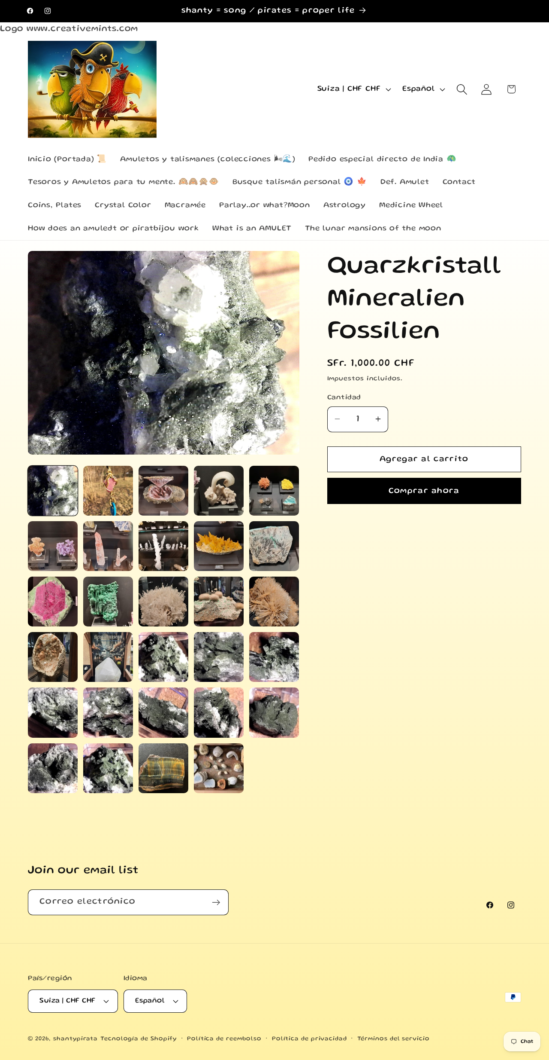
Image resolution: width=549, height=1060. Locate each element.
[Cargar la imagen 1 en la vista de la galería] (53, 491)
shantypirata (75, 1039)
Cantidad (344, 397)
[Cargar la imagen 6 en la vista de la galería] (53, 546)
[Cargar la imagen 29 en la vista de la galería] (219, 768)
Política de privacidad (309, 1039)
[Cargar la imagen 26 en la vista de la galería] (53, 768)
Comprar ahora (424, 491)
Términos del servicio (393, 1039)
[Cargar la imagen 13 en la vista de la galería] (163, 601)
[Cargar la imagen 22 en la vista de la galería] (108, 712)
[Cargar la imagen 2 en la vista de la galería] (108, 491)
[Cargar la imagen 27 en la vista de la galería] (108, 768)
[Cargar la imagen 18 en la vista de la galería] (163, 657)
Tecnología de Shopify (138, 1039)
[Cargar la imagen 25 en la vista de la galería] (274, 712)
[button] (462, 89)
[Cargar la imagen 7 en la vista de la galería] (108, 546)
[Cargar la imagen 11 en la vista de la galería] (53, 601)
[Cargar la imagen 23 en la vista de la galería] (163, 712)
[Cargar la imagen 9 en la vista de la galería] (219, 546)
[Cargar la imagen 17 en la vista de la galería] (108, 657)
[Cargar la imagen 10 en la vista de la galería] (274, 546)
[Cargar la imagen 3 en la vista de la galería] (163, 491)
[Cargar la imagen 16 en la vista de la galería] (53, 657)
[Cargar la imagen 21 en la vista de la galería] (53, 712)
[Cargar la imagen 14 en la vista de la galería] (219, 601)
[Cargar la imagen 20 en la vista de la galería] (274, 657)
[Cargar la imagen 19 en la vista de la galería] (219, 657)
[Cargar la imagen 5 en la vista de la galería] (274, 491)
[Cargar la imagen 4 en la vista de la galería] (219, 491)
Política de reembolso (224, 1039)
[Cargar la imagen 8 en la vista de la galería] (163, 546)
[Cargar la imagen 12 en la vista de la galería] (108, 601)
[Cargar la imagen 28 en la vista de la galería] (163, 768)
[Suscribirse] (216, 902)
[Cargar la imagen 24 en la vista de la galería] (219, 712)
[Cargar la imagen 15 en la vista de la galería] (274, 601)
